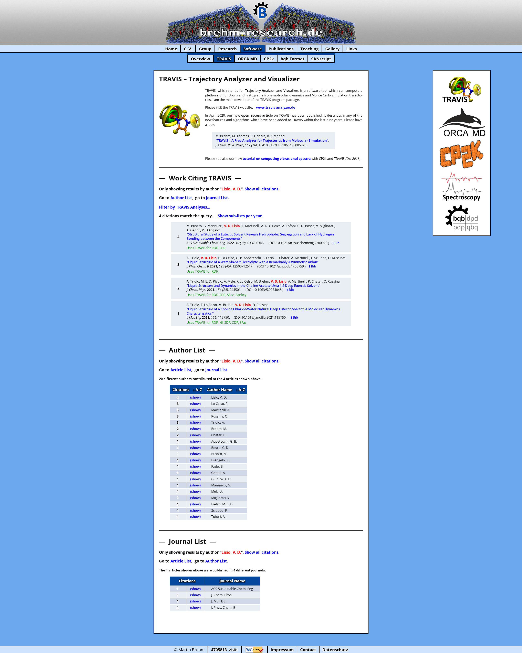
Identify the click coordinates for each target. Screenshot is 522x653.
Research (227, 49)
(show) (195, 397)
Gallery (332, 49)
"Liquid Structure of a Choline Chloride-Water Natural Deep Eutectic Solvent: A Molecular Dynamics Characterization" (263, 311)
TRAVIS (224, 59)
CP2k (269, 59)
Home (171, 49)
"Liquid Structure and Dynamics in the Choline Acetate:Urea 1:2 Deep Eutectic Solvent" (253, 285)
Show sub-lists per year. (240, 215)
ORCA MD (247, 59)
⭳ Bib (336, 243)
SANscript (321, 59)
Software (252, 49)
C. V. (188, 49)
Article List (180, 369)
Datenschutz (335, 649)
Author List (181, 197)
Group (205, 49)
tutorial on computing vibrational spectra (277, 158)
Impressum (282, 649)
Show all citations (261, 188)
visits (224, 649)
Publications (281, 49)
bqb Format (292, 59)
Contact (308, 649)
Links (351, 49)
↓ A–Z (197, 389)
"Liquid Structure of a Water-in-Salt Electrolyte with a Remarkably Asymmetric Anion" (253, 262)
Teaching (309, 49)
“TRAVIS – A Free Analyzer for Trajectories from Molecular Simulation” (272, 140)
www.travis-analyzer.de (275, 107)
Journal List (217, 197)
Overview (200, 59)
